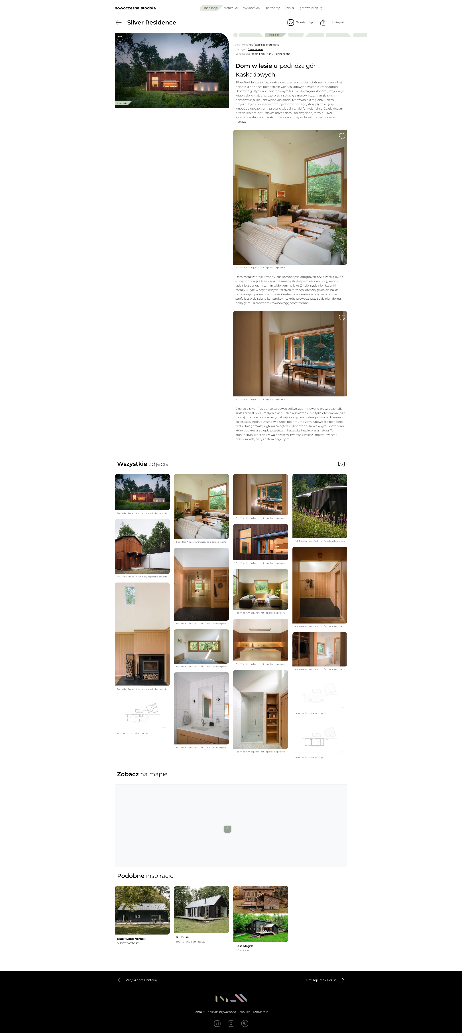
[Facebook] (217, 1023)
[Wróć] (118, 22)
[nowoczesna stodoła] (135, 8)
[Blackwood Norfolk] (142, 910)
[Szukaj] (336, 8)
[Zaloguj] (344, 8)
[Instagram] (231, 1023)
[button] (231, 822)
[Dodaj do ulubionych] (120, 39)
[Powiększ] (172, 70)
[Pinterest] (245, 1023)
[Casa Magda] (260, 914)
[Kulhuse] (201, 909)
